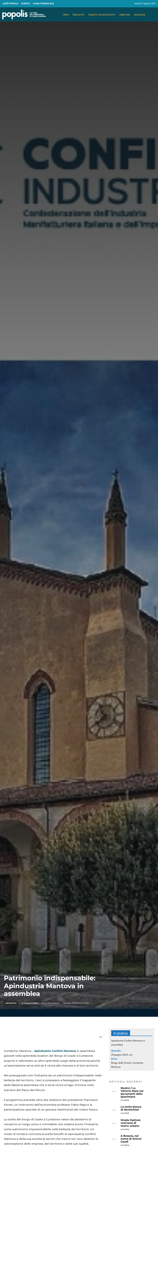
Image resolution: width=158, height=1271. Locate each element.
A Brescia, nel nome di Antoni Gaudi (131, 1138)
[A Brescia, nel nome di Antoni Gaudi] (114, 1139)
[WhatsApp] (51, 1039)
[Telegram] (69, 1039)
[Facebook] (122, 3)
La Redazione (51, 1003)
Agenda (125, 1100)
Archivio (11, 1003)
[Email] (60, 1039)
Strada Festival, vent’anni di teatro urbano (131, 1122)
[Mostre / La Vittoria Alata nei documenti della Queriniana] (114, 1091)
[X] (43, 1039)
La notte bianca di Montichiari (131, 1108)
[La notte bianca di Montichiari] (114, 1110)
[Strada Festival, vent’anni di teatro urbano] (114, 1123)
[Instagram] (130, 3)
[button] (152, 14)
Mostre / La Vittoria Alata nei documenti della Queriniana (132, 1092)
